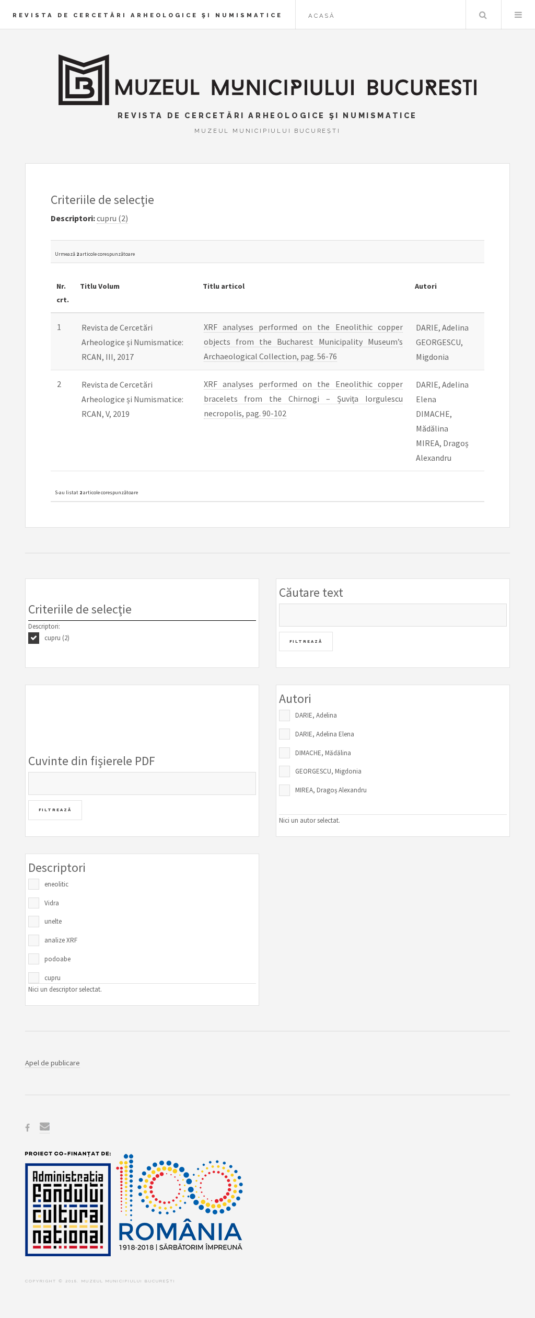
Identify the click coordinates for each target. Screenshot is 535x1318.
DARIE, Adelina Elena (324, 734)
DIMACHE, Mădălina (323, 752)
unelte (53, 921)
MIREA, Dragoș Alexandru (331, 790)
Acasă (321, 15)
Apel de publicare (52, 1062)
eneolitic (56, 884)
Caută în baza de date (482, 14)
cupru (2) (56, 637)
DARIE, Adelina (316, 715)
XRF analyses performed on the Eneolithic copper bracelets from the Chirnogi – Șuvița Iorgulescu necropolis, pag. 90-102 (303, 398)
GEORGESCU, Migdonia (328, 771)
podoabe (57, 959)
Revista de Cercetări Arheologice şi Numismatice (148, 15)
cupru (52, 977)
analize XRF (60, 940)
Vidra (51, 903)
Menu (518, 14)
